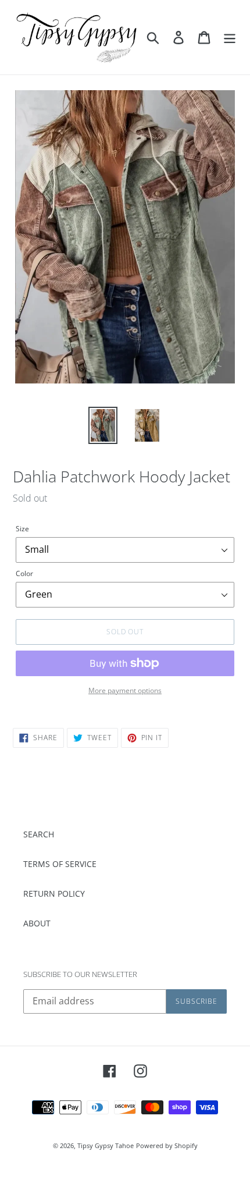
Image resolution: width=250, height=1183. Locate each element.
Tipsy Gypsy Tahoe (105, 1145)
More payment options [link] (125, 690)
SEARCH (38, 834)
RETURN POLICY (54, 893)
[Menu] (229, 37)
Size (22, 529)
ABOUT (37, 923)
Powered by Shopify (167, 1145)
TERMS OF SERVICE (60, 863)
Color (24, 573)
